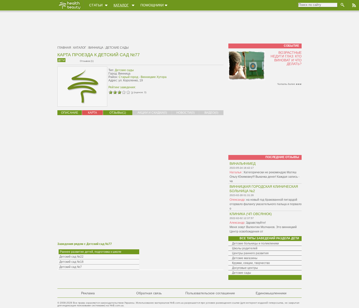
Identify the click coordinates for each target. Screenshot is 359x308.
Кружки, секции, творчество (251, 263)
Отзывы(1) (117, 112)
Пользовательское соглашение (210, 293)
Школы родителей (244, 248)
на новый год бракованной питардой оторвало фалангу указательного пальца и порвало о (266, 204)
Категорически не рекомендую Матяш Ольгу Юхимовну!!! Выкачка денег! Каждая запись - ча (264, 177)
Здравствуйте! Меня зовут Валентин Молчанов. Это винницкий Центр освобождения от (263, 227)
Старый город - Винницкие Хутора (143, 77)
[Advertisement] (193, 77)
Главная (64, 47)
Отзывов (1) (87, 61)
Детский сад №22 (71, 256)
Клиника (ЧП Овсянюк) (251, 214)
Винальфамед (242, 163)
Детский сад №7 (70, 267)
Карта (92, 112)
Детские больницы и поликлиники (255, 243)
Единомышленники (271, 293)
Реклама (88, 293)
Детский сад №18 (71, 262)
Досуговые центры (245, 268)
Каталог (121, 5)
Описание (69, 112)
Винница (95, 47)
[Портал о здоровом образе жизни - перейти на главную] (69, 9)
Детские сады (117, 47)
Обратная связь (149, 293)
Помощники (152, 5)
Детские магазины (244, 258)
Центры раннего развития (250, 253)
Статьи (96, 5)
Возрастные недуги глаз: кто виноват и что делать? (286, 58)
